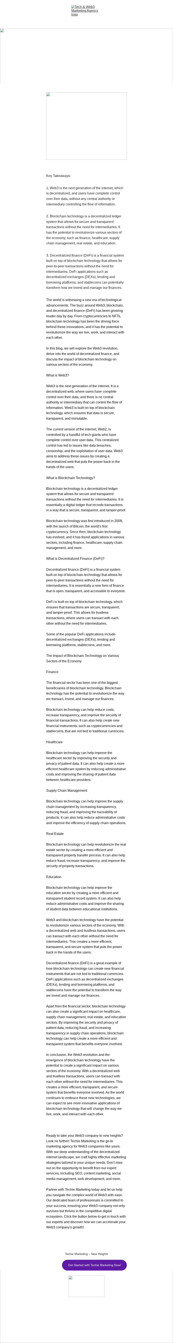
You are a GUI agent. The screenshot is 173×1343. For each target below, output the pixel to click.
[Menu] (5, 14)
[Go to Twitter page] (72, 1332)
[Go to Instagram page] (82, 1332)
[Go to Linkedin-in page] (91, 1332)
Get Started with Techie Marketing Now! (94, 1265)
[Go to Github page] (101, 1332)
